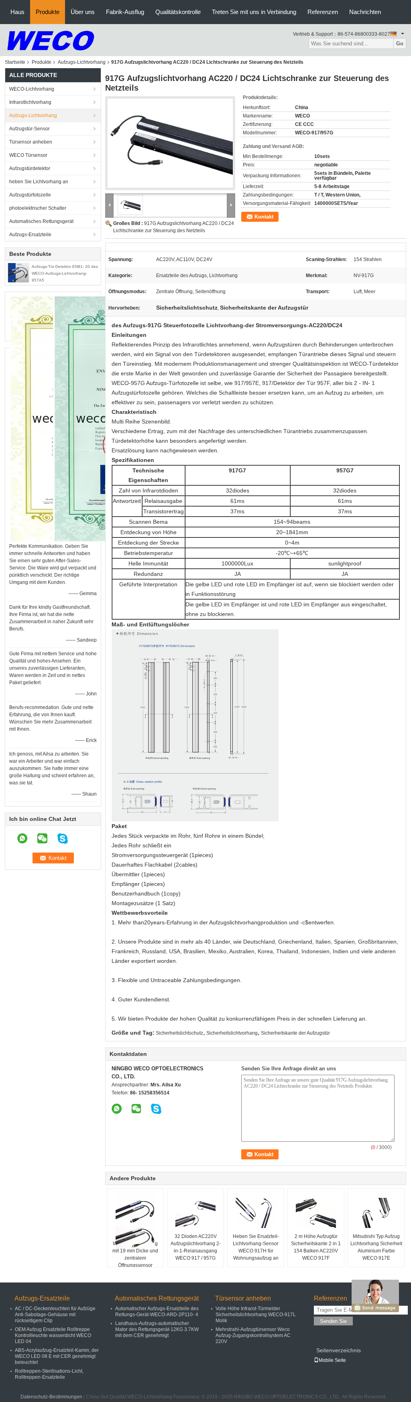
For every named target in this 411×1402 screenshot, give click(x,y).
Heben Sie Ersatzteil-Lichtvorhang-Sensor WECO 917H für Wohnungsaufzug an (256, 1247)
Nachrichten (365, 11)
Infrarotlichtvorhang (30, 102)
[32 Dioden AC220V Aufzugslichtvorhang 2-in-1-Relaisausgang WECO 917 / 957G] (195, 1213)
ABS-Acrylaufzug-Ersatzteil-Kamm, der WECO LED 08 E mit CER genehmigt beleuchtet (57, 1356)
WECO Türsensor (28, 155)
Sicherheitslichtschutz (179, 1033)
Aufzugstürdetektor (29, 168)
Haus (17, 11)
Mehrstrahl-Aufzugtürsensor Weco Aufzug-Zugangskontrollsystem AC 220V (253, 1335)
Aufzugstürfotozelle (30, 195)
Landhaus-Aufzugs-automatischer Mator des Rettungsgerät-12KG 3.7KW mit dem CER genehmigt (157, 1329)
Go (399, 44)
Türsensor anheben (30, 142)
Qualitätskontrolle (178, 11)
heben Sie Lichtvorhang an (38, 181)
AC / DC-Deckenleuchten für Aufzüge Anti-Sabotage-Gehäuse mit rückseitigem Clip (55, 1314)
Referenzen (322, 11)
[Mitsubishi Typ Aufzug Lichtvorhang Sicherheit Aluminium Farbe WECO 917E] (376, 1213)
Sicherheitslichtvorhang (232, 1033)
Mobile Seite (332, 1360)
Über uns (83, 11)
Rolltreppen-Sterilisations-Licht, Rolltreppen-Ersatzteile (49, 1374)
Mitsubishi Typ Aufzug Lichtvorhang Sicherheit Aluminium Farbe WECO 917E (376, 1247)
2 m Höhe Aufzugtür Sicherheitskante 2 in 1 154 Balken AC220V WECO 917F (316, 1247)
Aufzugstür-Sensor (29, 129)
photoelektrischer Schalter (37, 208)
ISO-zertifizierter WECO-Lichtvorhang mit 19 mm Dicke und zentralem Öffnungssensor (135, 1251)
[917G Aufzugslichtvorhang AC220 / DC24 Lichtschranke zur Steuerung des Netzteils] (170, 143)
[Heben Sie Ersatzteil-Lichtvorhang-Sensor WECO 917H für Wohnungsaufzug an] (256, 1213)
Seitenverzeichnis (338, 1350)
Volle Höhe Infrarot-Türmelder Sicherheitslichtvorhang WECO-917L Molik (256, 1314)
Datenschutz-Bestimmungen (51, 1397)
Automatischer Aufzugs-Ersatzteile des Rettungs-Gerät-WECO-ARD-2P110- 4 (157, 1311)
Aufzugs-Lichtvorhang (82, 62)
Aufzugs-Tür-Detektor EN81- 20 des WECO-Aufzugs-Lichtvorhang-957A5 (65, 273)
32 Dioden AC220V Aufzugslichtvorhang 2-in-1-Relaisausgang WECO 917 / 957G (196, 1247)
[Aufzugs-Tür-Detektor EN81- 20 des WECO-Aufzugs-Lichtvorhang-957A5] (18, 272)
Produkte (47, 11)
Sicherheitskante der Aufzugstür (295, 1033)
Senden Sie (333, 1321)
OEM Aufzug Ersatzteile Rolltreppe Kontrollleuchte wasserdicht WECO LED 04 (53, 1335)
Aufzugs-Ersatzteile (30, 234)
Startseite (15, 62)
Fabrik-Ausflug (125, 11)
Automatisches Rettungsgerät (41, 221)
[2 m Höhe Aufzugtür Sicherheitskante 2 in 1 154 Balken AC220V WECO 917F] (316, 1213)
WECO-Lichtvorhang (31, 89)
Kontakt (263, 217)
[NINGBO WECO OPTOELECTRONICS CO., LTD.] (51, 40)
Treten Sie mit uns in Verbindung (254, 11)
